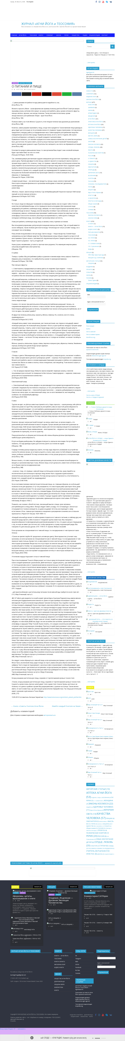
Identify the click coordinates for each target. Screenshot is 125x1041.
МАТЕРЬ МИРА (93, 136)
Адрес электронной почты (96, 302)
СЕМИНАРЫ (90, 94)
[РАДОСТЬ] (90, 604)
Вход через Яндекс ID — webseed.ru (12, 1029)
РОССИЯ (90, 156)
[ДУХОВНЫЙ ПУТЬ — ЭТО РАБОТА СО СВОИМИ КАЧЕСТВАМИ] (100, 619)
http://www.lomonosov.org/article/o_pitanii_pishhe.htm (62, 697)
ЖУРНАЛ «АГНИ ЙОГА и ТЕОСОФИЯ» (48, 24)
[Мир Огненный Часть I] (94, 772)
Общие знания (92, 204)
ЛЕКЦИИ (89, 252)
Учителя (90, 181)
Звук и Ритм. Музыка (94, 192)
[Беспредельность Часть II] (95, 764)
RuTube (77, 970)
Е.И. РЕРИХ (91, 238)
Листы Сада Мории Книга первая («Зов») (100, 738)
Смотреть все (37, 887)
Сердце (95, 419)
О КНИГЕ (91, 224)
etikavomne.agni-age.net (99, 356)
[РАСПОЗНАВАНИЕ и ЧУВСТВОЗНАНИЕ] (99, 588)
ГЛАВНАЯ (14, 35)
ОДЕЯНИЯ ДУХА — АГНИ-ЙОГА (100, 598)
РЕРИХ (66, 35)
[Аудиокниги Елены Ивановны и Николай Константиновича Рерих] (26, 918)
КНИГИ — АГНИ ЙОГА (95, 226)
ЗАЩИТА (91, 190)
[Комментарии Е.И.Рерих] (98, 891)
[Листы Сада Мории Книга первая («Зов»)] (99, 736)
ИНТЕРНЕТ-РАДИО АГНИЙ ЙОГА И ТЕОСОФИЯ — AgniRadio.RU (83, 987)
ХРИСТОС (91, 195)
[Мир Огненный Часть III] (94, 705)
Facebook (78, 967)
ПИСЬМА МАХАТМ (94, 232)
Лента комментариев (93, 334)
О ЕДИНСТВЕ (92, 161)
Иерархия (98, 745)
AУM (93, 699)
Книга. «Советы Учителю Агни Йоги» (27, 706)
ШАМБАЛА (91, 107)
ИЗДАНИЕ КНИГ (91, 96)
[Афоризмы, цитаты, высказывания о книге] (27, 891)
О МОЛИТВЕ (92, 198)
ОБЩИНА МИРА (59, 984)
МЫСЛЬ (90, 150)
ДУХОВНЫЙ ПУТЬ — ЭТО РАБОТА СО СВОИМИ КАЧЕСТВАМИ (99, 624)
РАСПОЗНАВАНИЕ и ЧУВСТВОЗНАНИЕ (100, 590)
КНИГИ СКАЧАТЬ (59, 961)
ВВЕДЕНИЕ (91, 116)
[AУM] (88, 698)
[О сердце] (89, 425)
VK (76, 956)
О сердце (97, 426)
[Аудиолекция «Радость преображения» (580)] (61, 910)
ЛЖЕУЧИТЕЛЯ (92, 167)
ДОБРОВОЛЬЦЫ (59, 981)
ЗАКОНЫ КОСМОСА (94, 144)
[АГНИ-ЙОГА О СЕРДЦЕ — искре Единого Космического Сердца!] (100, 438)
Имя (88, 294)
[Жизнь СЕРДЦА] (91, 432)
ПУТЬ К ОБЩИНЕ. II (54, 918)
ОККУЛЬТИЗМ (92, 218)
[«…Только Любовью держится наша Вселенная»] (100, 407)
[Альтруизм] (90, 631)
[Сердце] (89, 418)
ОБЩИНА (91, 164)
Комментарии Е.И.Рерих (96, 896)
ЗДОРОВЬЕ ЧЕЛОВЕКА (25, 83)
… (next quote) (90, 62)
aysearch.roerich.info (92, 349)
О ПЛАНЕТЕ (91, 158)
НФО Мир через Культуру (96, 255)
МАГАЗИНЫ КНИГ (59, 964)
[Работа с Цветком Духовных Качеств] (98, 611)
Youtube (77, 973)
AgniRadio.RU (90, 72)
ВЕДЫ (90, 249)
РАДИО (85, 35)
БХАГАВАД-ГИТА (29, 929)
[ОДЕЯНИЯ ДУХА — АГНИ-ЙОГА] (96, 596)
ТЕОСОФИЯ (33, 35)
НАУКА (90, 110)
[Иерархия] (90, 744)
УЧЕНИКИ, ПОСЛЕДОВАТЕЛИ (97, 184)
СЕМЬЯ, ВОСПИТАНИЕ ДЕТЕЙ (97, 139)
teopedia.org (107, 359)
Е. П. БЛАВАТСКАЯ (93, 243)
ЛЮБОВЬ (97, 451)
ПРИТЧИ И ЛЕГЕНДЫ (94, 201)
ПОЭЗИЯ (89, 278)
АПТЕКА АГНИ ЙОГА (94, 124)
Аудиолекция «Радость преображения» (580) (62, 912)
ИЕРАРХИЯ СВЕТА (93, 173)
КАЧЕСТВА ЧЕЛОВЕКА (95, 130)
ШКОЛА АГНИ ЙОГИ (92, 99)
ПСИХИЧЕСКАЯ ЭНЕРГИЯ (95, 153)
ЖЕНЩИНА (91, 133)
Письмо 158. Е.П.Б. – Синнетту (93, 931)
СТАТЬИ (90, 207)
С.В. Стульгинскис (93, 246)
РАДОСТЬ (98, 605)
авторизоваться (49, 715)
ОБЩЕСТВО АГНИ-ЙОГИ (62, 978)
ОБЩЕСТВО (75, 35)
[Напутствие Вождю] (93, 713)
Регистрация (90, 326)
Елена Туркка (92, 280)
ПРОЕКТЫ (89, 269)
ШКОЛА (58, 35)
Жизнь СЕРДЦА (102, 432)
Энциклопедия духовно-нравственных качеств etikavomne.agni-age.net (82, 999)
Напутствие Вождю (107, 714)
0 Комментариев (30, 89)
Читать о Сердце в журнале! (95, 397)
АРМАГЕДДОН (92, 113)
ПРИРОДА (91, 170)
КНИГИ (88, 221)
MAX (76, 961)
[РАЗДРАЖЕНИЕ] (91, 582)
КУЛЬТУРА (91, 104)
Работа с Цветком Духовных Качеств (100, 613)
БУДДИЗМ (89, 266)
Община (96, 758)
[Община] (89, 757)
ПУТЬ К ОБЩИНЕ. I (67, 924)
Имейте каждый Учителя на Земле (67, 706)
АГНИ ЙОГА (92, 119)
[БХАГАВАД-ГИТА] (17, 928)
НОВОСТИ (89, 91)
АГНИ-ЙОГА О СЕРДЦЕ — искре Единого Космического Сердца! (100, 443)
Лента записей (90, 331)
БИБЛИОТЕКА (58, 987)
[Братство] (90, 691)
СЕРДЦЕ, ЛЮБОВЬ (94, 147)
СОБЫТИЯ (89, 272)
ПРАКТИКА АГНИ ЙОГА (95, 122)
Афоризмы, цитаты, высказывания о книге (24, 897)
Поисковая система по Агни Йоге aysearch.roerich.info (84, 993)
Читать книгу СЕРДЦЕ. (93, 395)
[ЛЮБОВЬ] (90, 450)
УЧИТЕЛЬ (91, 178)
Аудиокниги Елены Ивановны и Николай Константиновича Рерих (25, 922)
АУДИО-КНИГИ (93, 229)
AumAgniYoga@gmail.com (18, 975)
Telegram (78, 958)
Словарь (90, 209)
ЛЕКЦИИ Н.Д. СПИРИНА (95, 258)
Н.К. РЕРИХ (91, 241)
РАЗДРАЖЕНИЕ (102, 582)
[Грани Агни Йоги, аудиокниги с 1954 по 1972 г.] (26, 935)
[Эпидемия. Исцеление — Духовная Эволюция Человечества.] (62, 891)
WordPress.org (90, 337)
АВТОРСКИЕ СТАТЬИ (93, 261)
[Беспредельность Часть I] (94, 728)
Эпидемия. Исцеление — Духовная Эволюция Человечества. (60, 900)
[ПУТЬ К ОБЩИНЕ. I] (53, 923)
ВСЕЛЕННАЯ (92, 175)
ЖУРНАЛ (15, 83)
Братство (98, 692)
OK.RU (77, 964)
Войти (88, 329)
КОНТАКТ (105, 35)
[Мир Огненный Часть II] (94, 719)
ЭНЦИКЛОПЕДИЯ (94, 35)
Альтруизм (98, 632)
